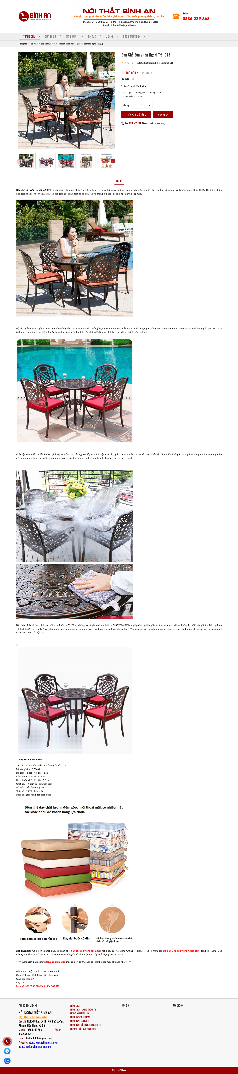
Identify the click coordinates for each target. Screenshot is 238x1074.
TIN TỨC (92, 36)
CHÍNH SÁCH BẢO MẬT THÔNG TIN (83, 1009)
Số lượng (125, 105)
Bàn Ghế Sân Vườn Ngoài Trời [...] (90, 43)
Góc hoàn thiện (131, 36)
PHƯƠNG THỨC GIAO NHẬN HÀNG (83, 1029)
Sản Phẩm (34, 43)
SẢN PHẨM (71, 36)
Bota (124, 1070)
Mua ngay (163, 114)
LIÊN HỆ (109, 36)
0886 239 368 (196, 18)
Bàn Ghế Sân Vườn (48, 43)
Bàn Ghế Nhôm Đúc (66, 43)
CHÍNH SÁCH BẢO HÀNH (79, 1021)
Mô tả (119, 180)
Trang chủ (23, 43)
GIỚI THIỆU (50, 36)
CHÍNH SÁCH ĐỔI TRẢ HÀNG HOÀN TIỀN (85, 1025)
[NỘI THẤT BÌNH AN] (35, 16)
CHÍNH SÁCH (75, 1005)
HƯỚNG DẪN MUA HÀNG (79, 1013)
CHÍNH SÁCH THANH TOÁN (80, 1017)
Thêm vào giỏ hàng (136, 114)
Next (113, 161)
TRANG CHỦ (29, 36)
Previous (18, 160)
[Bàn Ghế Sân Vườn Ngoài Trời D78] (111, 145)
